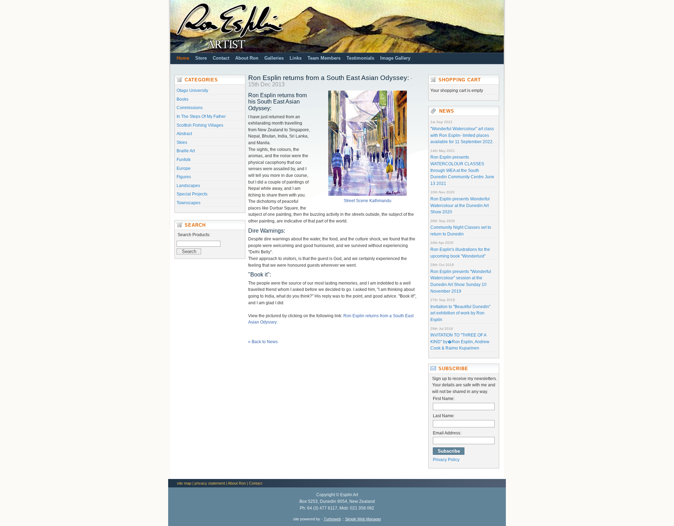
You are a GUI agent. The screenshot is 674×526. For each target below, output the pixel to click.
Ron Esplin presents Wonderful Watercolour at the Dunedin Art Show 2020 (460, 205)
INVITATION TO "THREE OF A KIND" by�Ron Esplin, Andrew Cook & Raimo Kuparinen (459, 342)
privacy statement (209, 483)
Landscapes (188, 185)
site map (184, 483)
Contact (221, 58)
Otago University (192, 90)
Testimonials (360, 58)
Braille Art (186, 150)
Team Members (324, 58)
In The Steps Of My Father (201, 116)
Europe (184, 168)
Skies (182, 142)
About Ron (246, 58)
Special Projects (192, 194)
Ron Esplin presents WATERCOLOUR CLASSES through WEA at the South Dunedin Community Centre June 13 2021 (462, 170)
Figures (184, 176)
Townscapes (188, 202)
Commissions (190, 107)
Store (201, 58)
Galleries (274, 58)
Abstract (184, 133)
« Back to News (263, 341)
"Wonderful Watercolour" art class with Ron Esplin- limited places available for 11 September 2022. (462, 135)
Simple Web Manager (363, 519)
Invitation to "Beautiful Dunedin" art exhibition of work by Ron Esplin (460, 313)
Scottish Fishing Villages (200, 125)
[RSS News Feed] (436, 111)
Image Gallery (395, 58)
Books (183, 99)
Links (296, 58)
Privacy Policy (446, 459)
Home (183, 58)
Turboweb (332, 519)
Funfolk (184, 159)
